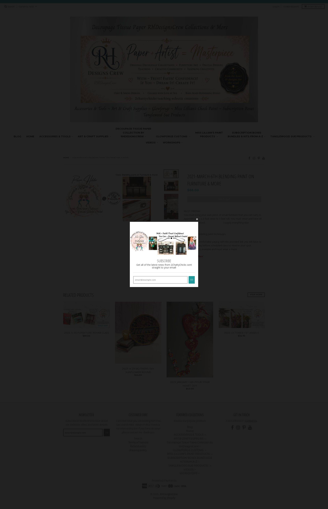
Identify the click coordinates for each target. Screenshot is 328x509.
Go (191, 280)
